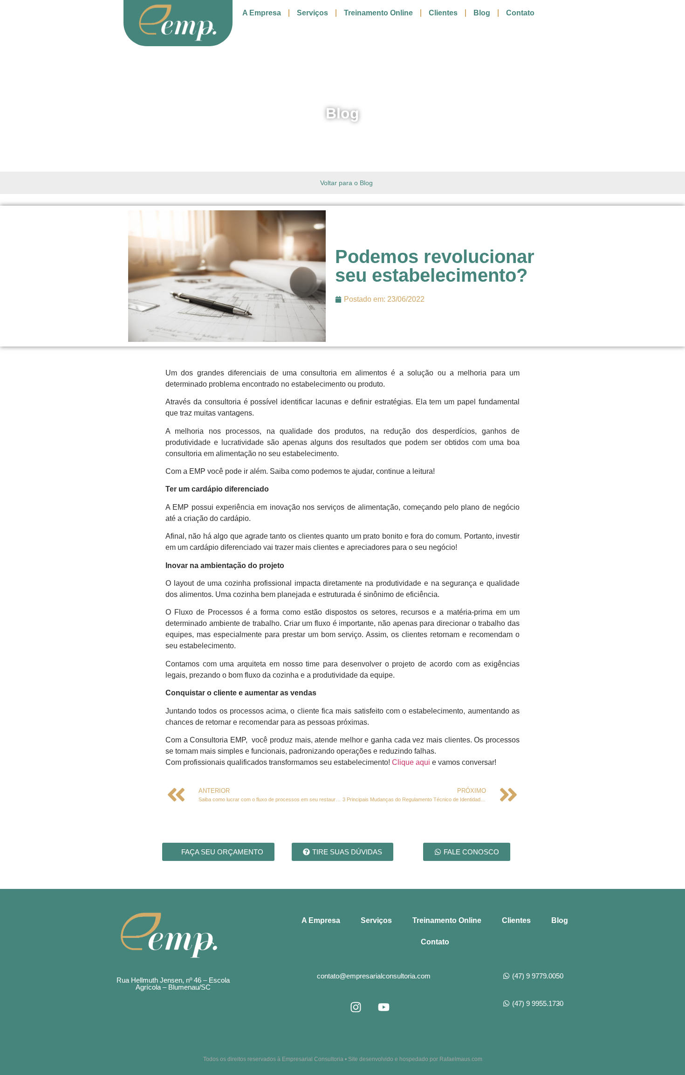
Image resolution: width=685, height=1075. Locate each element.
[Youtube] (384, 1007)
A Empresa (261, 13)
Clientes (443, 13)
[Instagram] (356, 1007)
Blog (481, 13)
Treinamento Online (378, 13)
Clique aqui (412, 762)
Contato (520, 13)
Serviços (312, 13)
